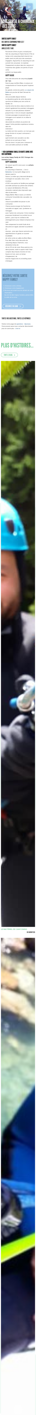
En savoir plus (31, 932)
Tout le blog (8, 355)
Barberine (8, 172)
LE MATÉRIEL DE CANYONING (14, 929)
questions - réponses (23, 324)
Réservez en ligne (11, 306)
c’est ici (18, 328)
